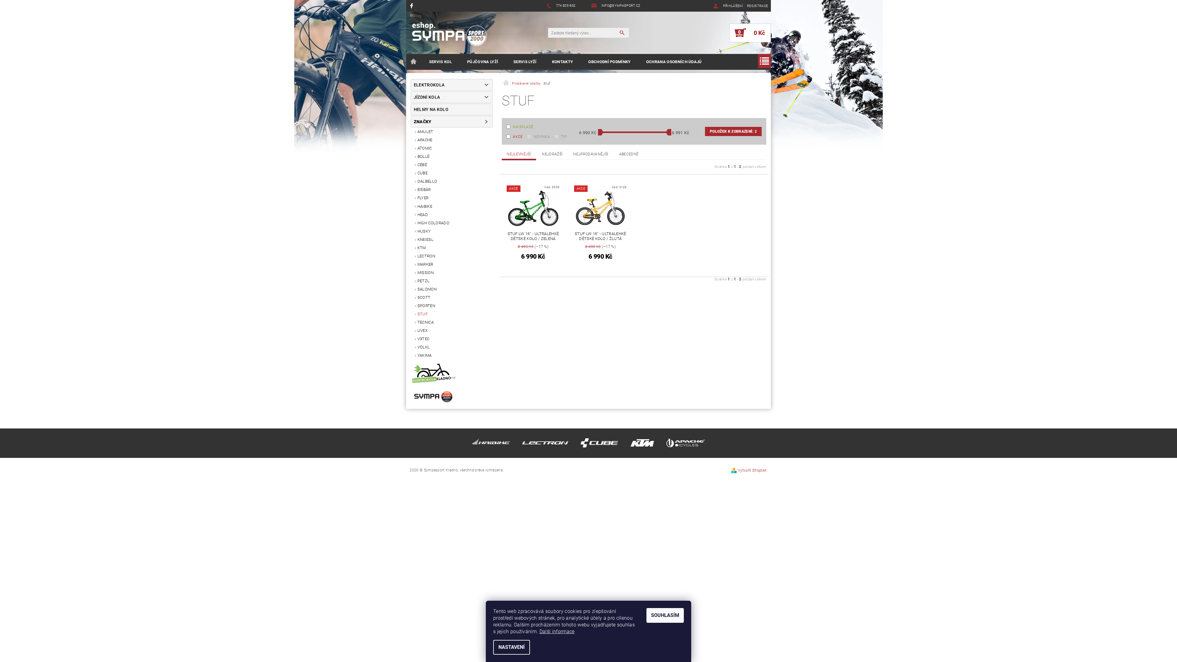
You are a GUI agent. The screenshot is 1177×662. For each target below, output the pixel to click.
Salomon (427, 289)
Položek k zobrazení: (733, 131)
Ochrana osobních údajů (674, 61)
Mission (425, 272)
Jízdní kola (427, 97)
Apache (424, 140)
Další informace (557, 631)
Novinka (542, 137)
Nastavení (511, 647)
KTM (421, 247)
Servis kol (440, 61)
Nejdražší (552, 154)
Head (422, 214)
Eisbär (424, 189)
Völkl (423, 347)
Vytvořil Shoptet (752, 470)
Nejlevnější (519, 154)
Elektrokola (429, 84)
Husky (424, 231)
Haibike (424, 206)
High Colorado (433, 223)
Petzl (423, 281)
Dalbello (427, 181)
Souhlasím (665, 615)
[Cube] (599, 444)
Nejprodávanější (590, 154)
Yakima (424, 355)
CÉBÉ (422, 164)
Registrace (757, 6)
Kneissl (425, 239)
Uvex (422, 330)
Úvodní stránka (413, 62)
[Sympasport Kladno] (452, 36)
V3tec (423, 339)
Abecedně (629, 154)
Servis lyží (525, 61)
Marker (425, 264)
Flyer (423, 198)
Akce (518, 137)
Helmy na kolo (431, 109)
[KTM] (642, 444)
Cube (422, 173)
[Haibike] (491, 444)
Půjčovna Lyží (482, 61)
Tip (563, 137)
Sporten (426, 305)
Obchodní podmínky (609, 61)
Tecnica (425, 322)
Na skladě (523, 127)
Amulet (425, 131)
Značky (423, 121)
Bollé (423, 156)
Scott (424, 297)
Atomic (424, 148)
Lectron (426, 256)
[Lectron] (545, 444)
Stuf (422, 314)
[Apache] (685, 444)
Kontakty (562, 61)
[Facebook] (412, 5)
